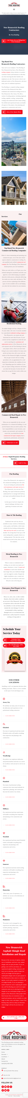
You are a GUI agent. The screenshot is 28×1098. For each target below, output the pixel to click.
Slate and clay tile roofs (10, 530)
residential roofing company (17, 333)
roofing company (6, 72)
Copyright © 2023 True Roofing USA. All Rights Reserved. (14, 1094)
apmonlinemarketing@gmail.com (12, 1078)
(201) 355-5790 (6, 1075)
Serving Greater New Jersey (11, 1070)
